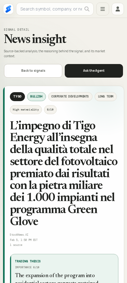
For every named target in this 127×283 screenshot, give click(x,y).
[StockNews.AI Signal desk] (8, 9)
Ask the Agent (93, 70)
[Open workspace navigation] (102, 8)
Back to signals (33, 70)
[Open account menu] (118, 9)
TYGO (17, 96)
